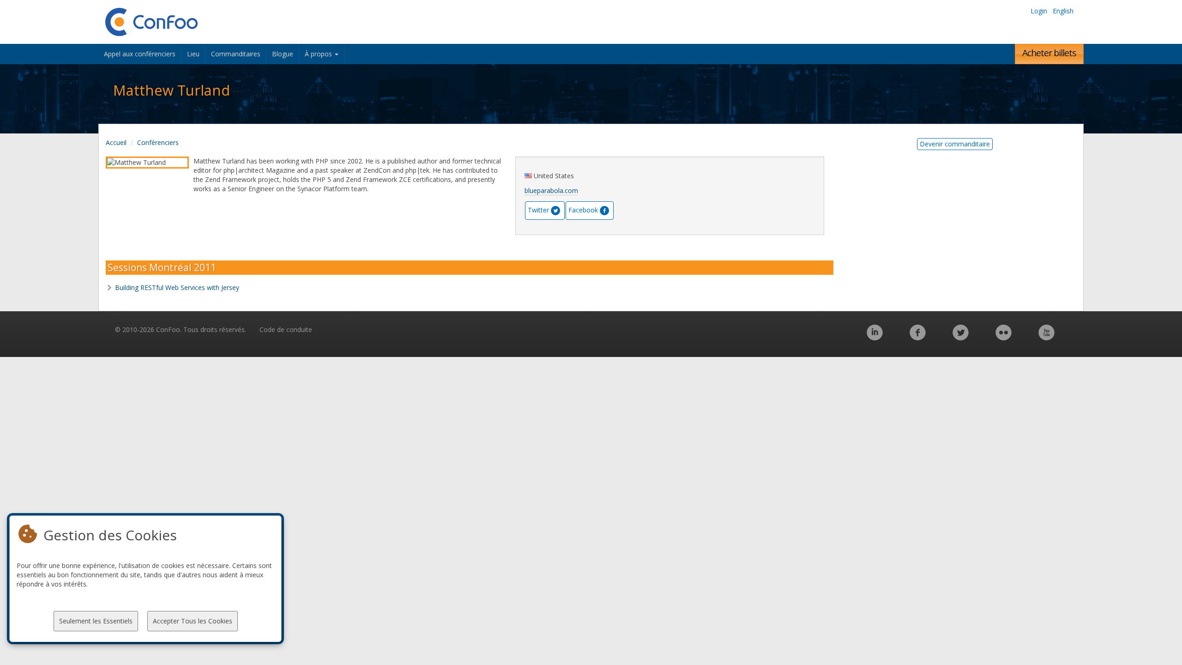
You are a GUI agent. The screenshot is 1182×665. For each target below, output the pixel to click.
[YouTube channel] (1046, 337)
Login (1039, 10)
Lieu (193, 53)
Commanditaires (235, 53)
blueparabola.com (551, 190)
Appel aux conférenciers (139, 53)
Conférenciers (158, 142)
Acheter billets (1049, 53)
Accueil (116, 142)
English (1063, 10)
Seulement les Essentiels (96, 621)
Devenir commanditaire (955, 143)
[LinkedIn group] (874, 337)
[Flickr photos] (1003, 337)
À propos (319, 53)
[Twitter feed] (960, 337)
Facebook (583, 210)
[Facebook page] (917, 337)
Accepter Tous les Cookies (192, 621)
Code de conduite (285, 329)
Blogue (282, 53)
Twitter (538, 210)
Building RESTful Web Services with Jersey (177, 287)
